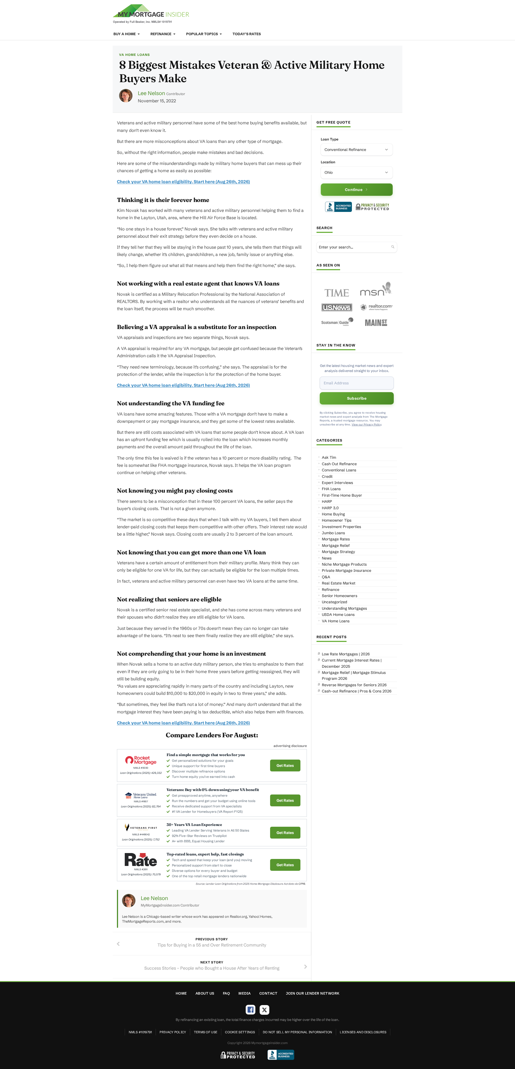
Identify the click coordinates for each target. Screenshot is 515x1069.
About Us (205, 993)
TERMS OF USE (206, 1032)
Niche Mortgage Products (344, 564)
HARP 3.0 (330, 507)
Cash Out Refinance (339, 463)
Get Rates (285, 765)
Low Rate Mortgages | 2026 (346, 654)
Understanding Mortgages (344, 608)
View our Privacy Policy (366, 424)
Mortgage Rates (336, 539)
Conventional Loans (339, 470)
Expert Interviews (337, 482)
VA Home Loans (134, 55)
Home (181, 993)
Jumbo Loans (333, 532)
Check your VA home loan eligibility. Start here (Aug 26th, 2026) (183, 181)
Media (244, 993)
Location (328, 162)
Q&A (326, 577)
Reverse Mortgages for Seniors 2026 (354, 684)
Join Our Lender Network (313, 993)
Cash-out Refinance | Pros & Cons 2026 (356, 691)
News (327, 558)
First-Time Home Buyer (342, 495)
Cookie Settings (240, 1032)
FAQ (226, 993)
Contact (268, 993)
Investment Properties (341, 526)
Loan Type (330, 139)
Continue (353, 189)
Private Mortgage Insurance (346, 570)
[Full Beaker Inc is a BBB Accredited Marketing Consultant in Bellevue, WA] (338, 207)
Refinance (161, 34)
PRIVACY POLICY (173, 1032)
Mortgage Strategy (338, 551)
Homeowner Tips (336, 520)
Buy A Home (125, 34)
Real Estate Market (338, 583)
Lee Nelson (151, 93)
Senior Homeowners (339, 595)
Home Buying (333, 514)
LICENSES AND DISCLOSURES (363, 1032)
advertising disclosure (290, 746)
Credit (327, 476)
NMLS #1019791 (140, 1032)
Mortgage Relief (336, 545)
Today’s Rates (247, 34)
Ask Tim (329, 457)
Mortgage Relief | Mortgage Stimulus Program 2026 (354, 675)
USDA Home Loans (338, 614)
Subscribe (356, 398)
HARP (327, 501)
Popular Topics (202, 34)
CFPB (302, 884)
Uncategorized (334, 601)
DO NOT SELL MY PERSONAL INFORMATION (297, 1032)
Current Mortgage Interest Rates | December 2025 (351, 663)
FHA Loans (331, 488)
